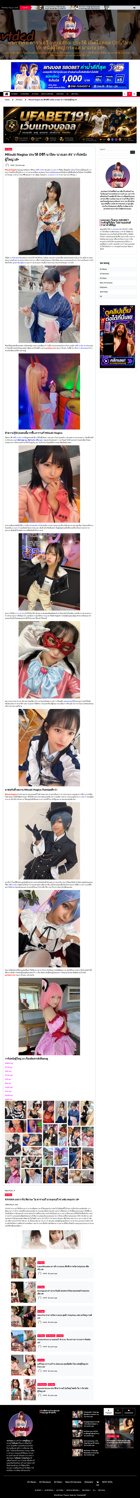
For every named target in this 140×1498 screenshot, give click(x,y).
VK (67, 94)
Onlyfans (59, 94)
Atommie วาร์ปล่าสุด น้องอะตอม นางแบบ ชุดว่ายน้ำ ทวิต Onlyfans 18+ (91, 1452)
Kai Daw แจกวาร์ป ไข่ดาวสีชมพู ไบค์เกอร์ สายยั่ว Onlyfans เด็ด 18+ (91, 1433)
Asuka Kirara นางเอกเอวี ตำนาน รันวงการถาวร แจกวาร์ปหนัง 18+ (63, 1340)
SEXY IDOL (74, 94)
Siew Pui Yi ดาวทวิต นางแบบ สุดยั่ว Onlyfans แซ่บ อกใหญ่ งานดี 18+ (64, 1316)
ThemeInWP (81, 1495)
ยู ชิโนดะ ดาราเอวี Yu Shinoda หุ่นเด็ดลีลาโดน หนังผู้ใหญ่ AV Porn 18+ (62, 1365)
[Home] (6, 94)
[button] (125, 94)
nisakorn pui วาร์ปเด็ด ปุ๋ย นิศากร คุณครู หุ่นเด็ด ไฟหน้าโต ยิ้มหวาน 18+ (46, 7)
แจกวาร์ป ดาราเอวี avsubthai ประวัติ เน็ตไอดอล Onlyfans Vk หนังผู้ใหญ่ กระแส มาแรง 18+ (70, 45)
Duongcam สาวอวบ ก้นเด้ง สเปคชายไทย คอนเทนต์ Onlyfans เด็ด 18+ (63, 1292)
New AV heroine (47, 94)
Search (102, 149)
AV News (14, 94)
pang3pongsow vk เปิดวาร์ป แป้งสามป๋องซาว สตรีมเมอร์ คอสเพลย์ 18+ (91, 1423)
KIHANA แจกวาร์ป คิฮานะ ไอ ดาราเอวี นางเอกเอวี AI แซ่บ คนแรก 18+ (42, 1199)
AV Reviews (25, 94)
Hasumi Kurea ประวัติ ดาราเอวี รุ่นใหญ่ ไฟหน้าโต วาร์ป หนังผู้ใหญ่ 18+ (62, 1389)
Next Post (9, 1191)
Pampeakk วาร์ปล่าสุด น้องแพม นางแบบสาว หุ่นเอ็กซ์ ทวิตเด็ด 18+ (91, 1413)
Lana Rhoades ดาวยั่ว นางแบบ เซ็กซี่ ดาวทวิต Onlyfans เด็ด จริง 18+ (63, 1267)
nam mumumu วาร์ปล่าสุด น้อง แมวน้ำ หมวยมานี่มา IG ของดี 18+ (91, 1442)
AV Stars (35, 94)
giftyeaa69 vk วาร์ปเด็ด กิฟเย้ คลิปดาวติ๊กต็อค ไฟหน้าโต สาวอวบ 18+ (80, 7)
